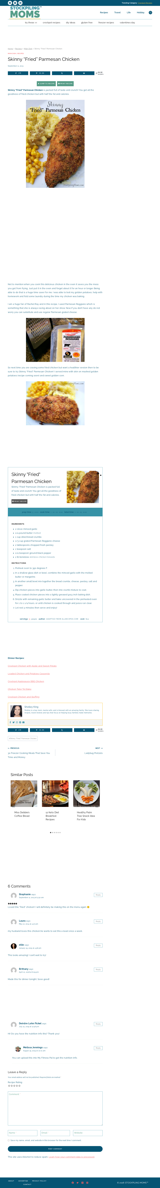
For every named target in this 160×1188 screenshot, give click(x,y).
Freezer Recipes (106, 22)
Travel (117, 12)
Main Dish (28, 49)
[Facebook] (10, 3)
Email (45, 1133)
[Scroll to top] (154, 1179)
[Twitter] (14, 722)
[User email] (23, 722)
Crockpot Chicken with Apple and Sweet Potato (32, 666)
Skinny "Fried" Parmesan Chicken (23, 738)
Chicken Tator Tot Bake (19, 689)
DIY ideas (70, 22)
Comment (14, 1094)
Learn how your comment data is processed (71, 1157)
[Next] (97, 805)
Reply (98, 895)
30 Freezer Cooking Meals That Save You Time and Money (29, 752)
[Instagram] (15, 3)
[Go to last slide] (13, 805)
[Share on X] (62, 73)
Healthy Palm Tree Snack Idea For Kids (86, 816)
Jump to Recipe (47, 83)
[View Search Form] (150, 12)
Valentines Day (127, 22)
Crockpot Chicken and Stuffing (23, 697)
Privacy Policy (39, 1181)
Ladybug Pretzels (94, 750)
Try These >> (31, 22)
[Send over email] (84, 73)
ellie (21, 944)
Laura (22, 920)
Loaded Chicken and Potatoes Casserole (29, 673)
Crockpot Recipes (145, 3)
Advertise (23, 1181)
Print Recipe (66, 83)
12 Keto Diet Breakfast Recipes (52, 816)
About (11, 1181)
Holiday (140, 12)
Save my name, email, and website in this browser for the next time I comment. (46, 1140)
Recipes (104, 12)
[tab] (50, 832)
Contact (27, 1184)
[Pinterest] (20, 3)
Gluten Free (87, 22)
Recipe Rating (15, 1082)
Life (129, 12)
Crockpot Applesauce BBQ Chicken (26, 681)
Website (78, 1133)
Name (13, 1133)
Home (10, 49)
